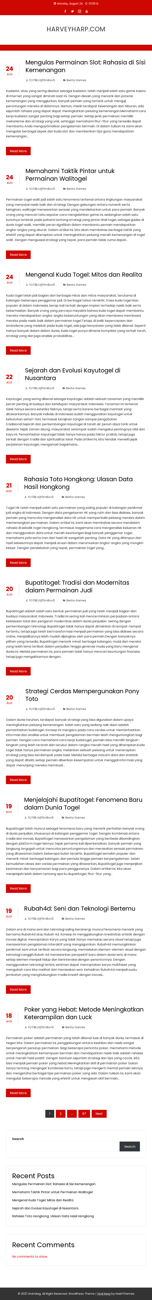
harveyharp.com (76, 29)
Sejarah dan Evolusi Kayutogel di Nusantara (73, 374)
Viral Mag (103, 1294)
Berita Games (76, 80)
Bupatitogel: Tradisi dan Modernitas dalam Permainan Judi (77, 586)
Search (18, 1139)
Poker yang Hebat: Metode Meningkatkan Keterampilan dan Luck (84, 1013)
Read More (18, 151)
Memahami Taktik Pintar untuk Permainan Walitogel (70, 175)
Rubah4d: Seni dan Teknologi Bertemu (79, 908)
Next (99, 1113)
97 (84, 1113)
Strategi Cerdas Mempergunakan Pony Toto (82, 695)
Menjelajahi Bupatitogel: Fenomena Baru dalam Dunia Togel (83, 804)
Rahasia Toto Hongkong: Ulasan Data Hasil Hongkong (78, 483)
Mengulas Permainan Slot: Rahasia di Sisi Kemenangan (86, 66)
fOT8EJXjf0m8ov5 (42, 80)
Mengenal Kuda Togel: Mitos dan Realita (84, 274)
